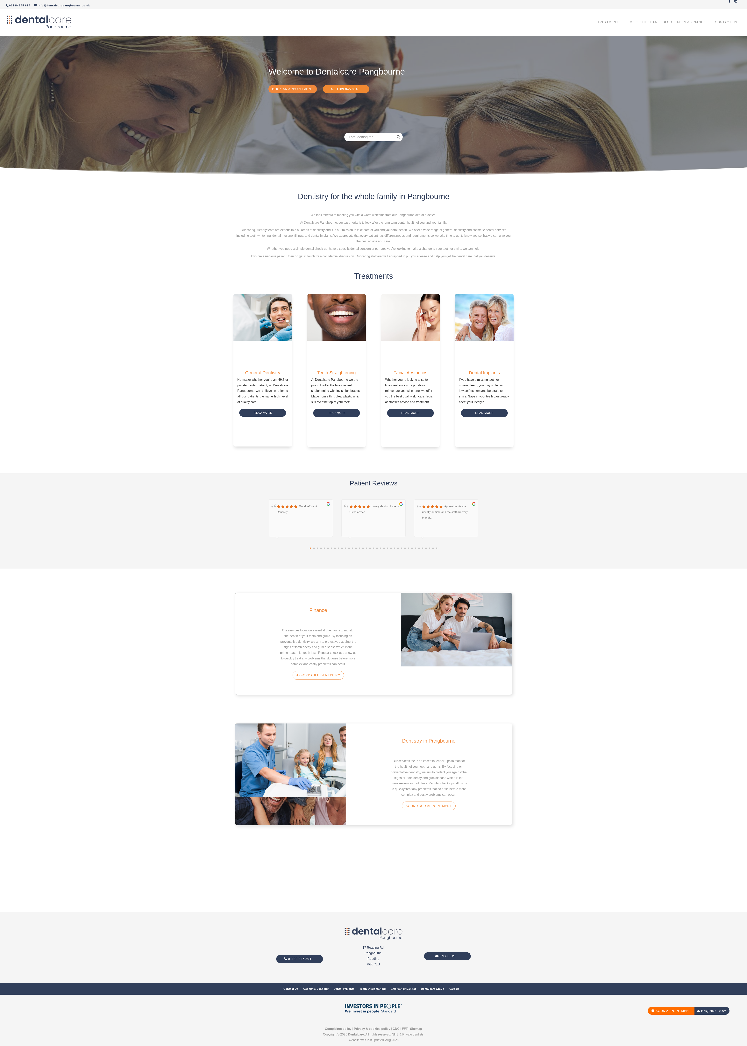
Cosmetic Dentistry (316, 988)
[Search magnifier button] (398, 137)
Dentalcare (356, 1034)
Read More (263, 412)
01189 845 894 (346, 89)
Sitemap (416, 1028)
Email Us (447, 956)
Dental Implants (344, 988)
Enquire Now (711, 1011)
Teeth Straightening (372, 988)
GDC (396, 1028)
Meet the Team (644, 22)
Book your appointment (429, 806)
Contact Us (726, 22)
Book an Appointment (292, 89)
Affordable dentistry (318, 675)
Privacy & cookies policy (372, 1028)
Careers (454, 988)
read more (428, 528)
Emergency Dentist (403, 988)
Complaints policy (338, 1028)
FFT (405, 1028)
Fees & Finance (691, 22)
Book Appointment (671, 1011)
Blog (667, 22)
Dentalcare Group (432, 988)
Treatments (609, 22)
